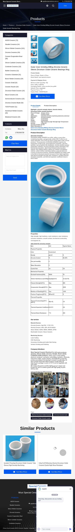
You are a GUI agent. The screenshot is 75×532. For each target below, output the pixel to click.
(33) (15, 62)
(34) (12, 52)
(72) (11, 40)
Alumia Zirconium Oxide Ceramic (41, 415)
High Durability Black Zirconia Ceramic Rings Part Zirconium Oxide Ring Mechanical (53, 464)
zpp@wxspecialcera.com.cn (50, 1)
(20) (14, 112)
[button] (34, 63)
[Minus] (70, 489)
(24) (14, 78)
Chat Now (15, 143)
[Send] (70, 529)
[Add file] (39, 529)
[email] (11, 137)
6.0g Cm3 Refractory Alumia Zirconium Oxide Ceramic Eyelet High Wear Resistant (18, 464)
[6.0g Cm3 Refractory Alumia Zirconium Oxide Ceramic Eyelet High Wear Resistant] (20, 448)
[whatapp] (7, 137)
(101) (15, 48)
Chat (65, 5)
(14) (12, 44)
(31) (13, 74)
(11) (12, 70)
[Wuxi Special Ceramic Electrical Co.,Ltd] (12, 5)
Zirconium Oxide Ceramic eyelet (41, 418)
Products (11, 25)
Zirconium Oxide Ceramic (23, 25)
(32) (14, 103)
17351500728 (68, 1)
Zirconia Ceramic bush (60, 415)
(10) (13, 66)
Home (4, 25)
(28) (13, 57)
